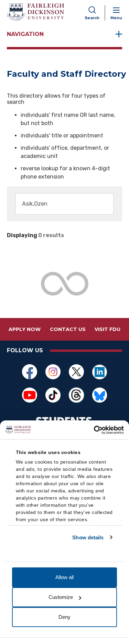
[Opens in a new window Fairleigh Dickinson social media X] (76, 371)
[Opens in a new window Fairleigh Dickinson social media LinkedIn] (99, 371)
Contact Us (68, 329)
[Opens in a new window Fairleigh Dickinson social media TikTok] (53, 395)
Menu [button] (116, 17)
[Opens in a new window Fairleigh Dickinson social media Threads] (76, 395)
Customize (61, 597)
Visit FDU (107, 329)
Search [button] (92, 17)
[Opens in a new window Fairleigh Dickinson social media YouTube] (29, 395)
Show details (88, 537)
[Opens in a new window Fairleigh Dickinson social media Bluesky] (99, 395)
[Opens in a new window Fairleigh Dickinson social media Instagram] (53, 371)
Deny (64, 617)
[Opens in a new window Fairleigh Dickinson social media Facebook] (29, 371)
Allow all (64, 577)
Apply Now (25, 329)
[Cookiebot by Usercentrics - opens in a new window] (94, 430)
